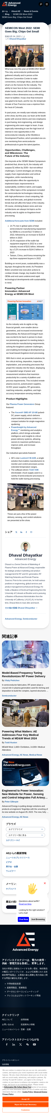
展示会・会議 (12, 866)
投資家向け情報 (28, 1024)
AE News (24, 755)
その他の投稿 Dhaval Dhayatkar (20, 608)
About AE (16, 11)
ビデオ (9, 862)
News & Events (31, 11)
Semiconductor (30, 619)
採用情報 (25, 1019)
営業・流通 (26, 1029)
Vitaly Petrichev (12, 680)
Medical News (35, 755)
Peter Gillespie (11, 802)
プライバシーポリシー (10, 1060)
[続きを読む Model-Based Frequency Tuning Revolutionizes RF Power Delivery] (25, 656)
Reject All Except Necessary (25, 1104)
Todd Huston (11, 743)
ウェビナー (11, 871)
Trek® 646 (33, 470)
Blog (7, 14)
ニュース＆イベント (11, 1029)
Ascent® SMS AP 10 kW (26, 412)
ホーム (5, 11)
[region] (25, 1089)
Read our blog (25, 904)
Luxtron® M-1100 (28, 458)
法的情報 (5, 1064)
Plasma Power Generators (22, 404)
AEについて (7, 1019)
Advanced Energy (13, 619)
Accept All (25, 1099)
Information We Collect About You (18, 1087)
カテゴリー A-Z (13, 840)
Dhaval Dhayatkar (17, 39)
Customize (25, 1110)
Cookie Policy (27, 1092)
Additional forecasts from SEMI (19, 221)
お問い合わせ (8, 1024)
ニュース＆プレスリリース (18, 858)
